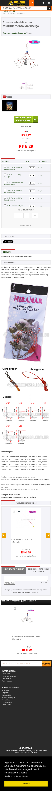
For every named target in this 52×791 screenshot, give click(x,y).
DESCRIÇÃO (7, 252)
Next (48, 535)
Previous (4, 535)
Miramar (29, 33)
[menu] (2, 3)
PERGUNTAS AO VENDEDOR (13, 569)
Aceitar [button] (26, 784)
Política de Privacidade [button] (16, 776)
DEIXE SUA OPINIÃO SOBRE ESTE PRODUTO (38, 570)
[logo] (16, 3)
